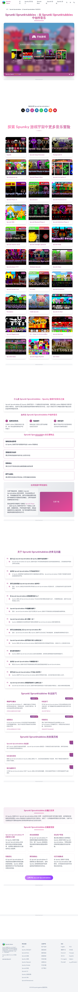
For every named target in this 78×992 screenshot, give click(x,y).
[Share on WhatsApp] (41, 110)
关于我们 (43, 968)
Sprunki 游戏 (49, 2)
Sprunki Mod (39, 2)
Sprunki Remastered (27, 980)
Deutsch (63, 953)
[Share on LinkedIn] (37, 110)
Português (64, 959)
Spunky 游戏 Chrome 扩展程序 (9, 955)
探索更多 (43, 956)
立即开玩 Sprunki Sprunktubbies (39, 878)
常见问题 (43, 965)
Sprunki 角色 (25, 968)
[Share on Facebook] (27, 110)
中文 (70, 947)
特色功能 (43, 959)
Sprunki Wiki (25, 977)
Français (71, 953)
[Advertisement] (39, 91)
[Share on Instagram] (32, 110)
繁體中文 (63, 950)
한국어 (63, 956)
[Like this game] (69, 74)
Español (71, 956)
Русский (63, 962)
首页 (19, 2)
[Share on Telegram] (46, 110)
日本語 (71, 950)
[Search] (66, 2)
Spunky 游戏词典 (26, 974)
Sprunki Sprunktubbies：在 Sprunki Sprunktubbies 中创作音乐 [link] (25, 9)
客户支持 (43, 947)
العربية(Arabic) (73, 962)
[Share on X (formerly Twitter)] (23, 110)
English (63, 947)
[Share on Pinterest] (55, 110)
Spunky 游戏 (59, 2)
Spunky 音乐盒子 (29, 2)
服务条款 (43, 953)
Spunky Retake (26, 965)
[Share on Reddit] (50, 110)
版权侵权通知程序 (6, 959)
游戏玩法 (43, 962)
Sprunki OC (25, 971)
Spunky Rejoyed (26, 962)
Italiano (71, 959)
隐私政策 (43, 950)
